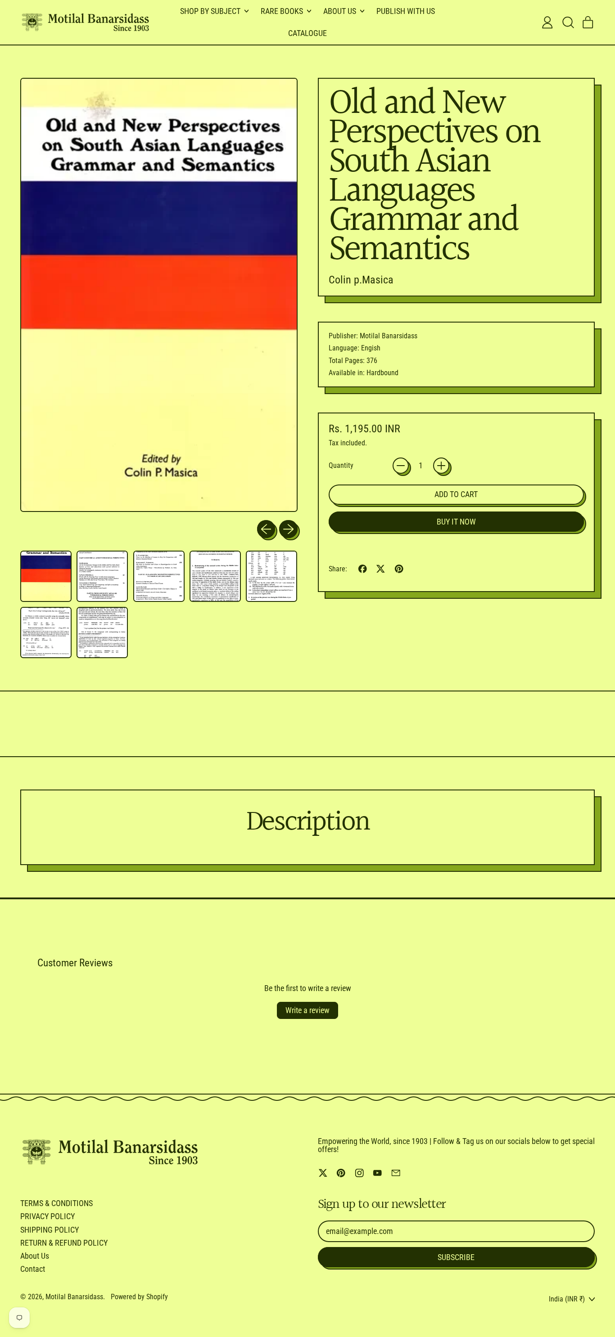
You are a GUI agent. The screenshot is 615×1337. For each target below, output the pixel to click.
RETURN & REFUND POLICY (64, 1242)
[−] (401, 466)
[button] (568, 22)
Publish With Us (405, 11)
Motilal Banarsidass (74, 1296)
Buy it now (456, 521)
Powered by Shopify (139, 1296)
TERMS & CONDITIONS (56, 1203)
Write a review (307, 1010)
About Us (34, 1256)
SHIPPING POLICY (49, 1229)
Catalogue (307, 33)
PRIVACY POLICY (47, 1216)
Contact (32, 1269)
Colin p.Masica (361, 280)
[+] (441, 466)
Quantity (341, 465)
